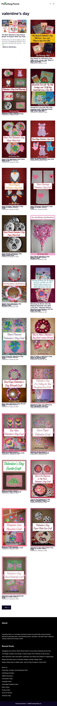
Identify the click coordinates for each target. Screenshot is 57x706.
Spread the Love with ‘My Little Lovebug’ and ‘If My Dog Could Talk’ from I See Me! (41, 109)
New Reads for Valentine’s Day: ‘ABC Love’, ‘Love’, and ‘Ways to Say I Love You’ (42, 60)
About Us (4, 667)
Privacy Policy (6, 690)
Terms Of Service (7, 693)
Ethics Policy (5, 687)
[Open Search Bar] (50, 3)
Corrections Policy (7, 678)
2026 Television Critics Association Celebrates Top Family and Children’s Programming (27, 656)
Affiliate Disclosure (7, 676)
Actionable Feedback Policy (10, 684)
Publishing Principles (8, 673)
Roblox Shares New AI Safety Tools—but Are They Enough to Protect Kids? (24, 662)
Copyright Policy (7, 681)
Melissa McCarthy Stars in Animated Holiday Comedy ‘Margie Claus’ (22, 659)
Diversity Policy (6, 695)
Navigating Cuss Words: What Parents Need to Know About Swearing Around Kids (26, 651)
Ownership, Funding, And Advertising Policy (15, 670)
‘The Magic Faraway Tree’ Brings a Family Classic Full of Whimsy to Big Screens (26, 654)
